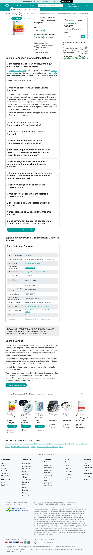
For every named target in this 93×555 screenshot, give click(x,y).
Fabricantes (26, 496)
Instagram (68, 471)
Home (8, 13)
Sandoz (27, 251)
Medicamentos (27, 463)
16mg (36, 30)
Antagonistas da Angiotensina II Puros (36, 272)
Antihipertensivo (30, 267)
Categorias (26, 471)
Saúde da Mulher (70, 9)
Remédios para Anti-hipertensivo (47, 13)
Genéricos (80, 9)
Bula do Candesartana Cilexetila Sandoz (21, 230)
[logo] (7, 5)
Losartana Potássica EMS (30, 444)
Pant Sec (33, 446)
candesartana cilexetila (17, 70)
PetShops (87, 476)
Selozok (7, 446)
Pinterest (68, 477)
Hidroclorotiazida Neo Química (13, 444)
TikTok (67, 480)
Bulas (24, 487)
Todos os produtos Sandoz (16, 385)
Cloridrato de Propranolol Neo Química (47, 446)
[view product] (12, 406)
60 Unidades (49, 37)
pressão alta (52, 73)
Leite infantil (59, 9)
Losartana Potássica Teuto (45, 444)
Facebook (68, 468)
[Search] (61, 5)
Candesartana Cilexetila (64, 13)
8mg (42, 30)
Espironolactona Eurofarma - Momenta (64, 444)
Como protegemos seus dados (48, 483)
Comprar (12, 426)
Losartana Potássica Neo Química (20, 446)
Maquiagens (88, 473)
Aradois (61, 446)
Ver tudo (84, 394)
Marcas (24, 493)
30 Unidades (39, 37)
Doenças (25, 490)
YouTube (68, 474)
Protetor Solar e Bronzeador (88, 465)
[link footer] (38, 542)
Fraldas (86, 470)
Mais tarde (27, 18)
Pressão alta (50, 9)
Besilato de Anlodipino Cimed (84, 444)
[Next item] (86, 50)
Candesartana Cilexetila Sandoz (81, 13)
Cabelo (86, 479)
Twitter (67, 465)
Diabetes (42, 9)
